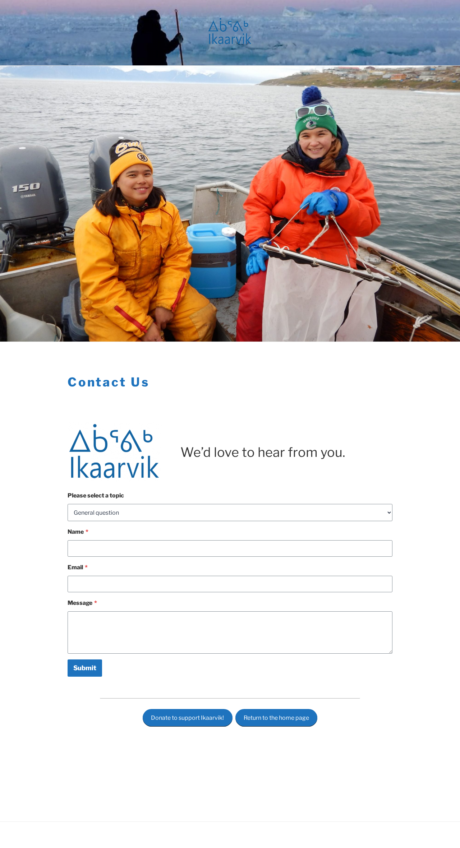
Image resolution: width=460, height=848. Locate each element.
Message (82, 602)
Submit (84, 668)
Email (78, 567)
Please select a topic (96, 495)
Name (78, 531)
